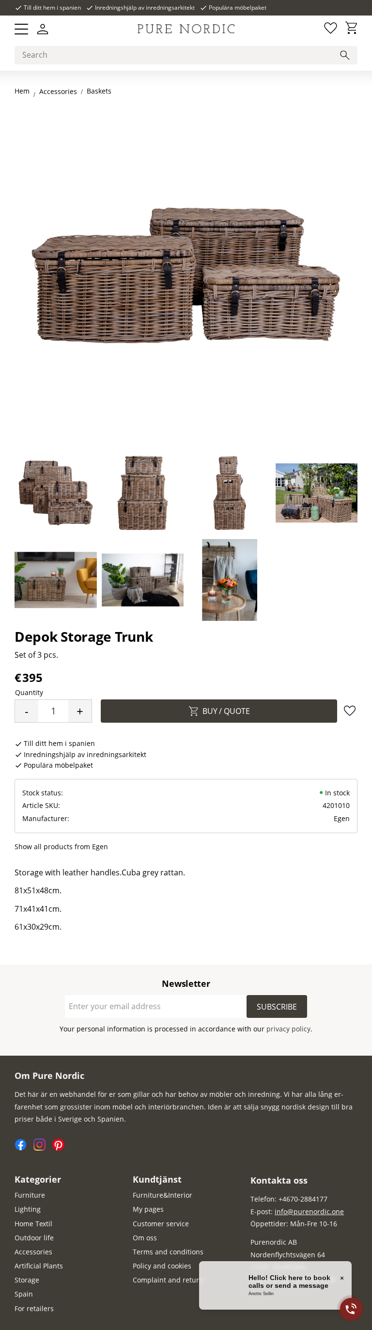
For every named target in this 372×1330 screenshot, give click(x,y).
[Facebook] (24, 1148)
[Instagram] (42, 1148)
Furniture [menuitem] (30, 1195)
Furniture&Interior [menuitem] (162, 1195)
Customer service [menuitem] (161, 1223)
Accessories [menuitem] (33, 1251)
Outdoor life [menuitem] (34, 1237)
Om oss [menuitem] (145, 1237)
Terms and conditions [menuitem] (168, 1251)
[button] (21, 29)
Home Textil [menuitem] (33, 1223)
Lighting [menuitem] (28, 1209)
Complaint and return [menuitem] (168, 1279)
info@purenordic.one (309, 1211)
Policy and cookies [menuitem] (162, 1265)
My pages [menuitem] (148, 1209)
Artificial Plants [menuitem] (39, 1265)
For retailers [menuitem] (34, 1308)
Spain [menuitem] (24, 1293)
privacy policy (288, 1028)
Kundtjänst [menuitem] (157, 1179)
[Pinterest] (60, 1148)
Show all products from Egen (61, 846)
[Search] (345, 55)
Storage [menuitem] (27, 1279)
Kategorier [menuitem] (38, 1179)
